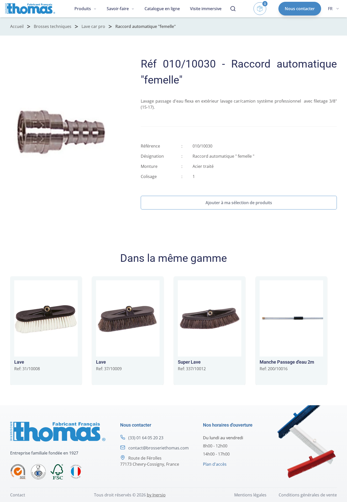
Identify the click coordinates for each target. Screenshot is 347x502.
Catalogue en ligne (162, 8)
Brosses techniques (52, 26)
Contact (17, 495)
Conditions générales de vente (308, 495)
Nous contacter (300, 8)
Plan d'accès (215, 464)
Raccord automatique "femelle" (145, 26)
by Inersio (156, 495)
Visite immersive (206, 8)
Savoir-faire (118, 8)
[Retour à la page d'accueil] (30, 8)
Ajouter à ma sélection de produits (239, 202)
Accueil (17, 26)
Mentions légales (250, 495)
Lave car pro (93, 26)
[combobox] (333, 8)
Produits (82, 8)
